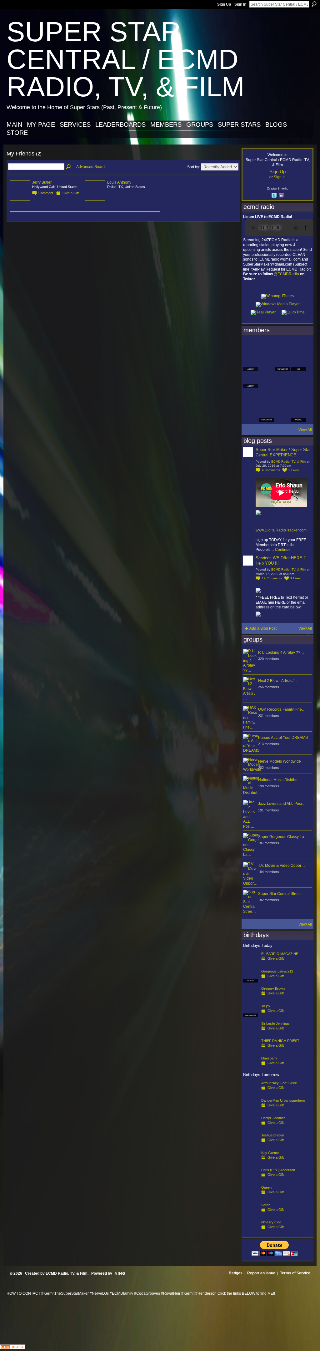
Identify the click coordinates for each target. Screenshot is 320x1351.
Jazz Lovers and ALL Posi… (282, 803)
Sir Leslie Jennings (275, 1023)
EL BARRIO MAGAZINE (279, 954)
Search (314, 4)
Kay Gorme (270, 1153)
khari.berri (269, 1058)
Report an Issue (261, 1273)
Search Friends (69, 167)
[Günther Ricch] (298, 397)
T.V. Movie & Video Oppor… (281, 865)
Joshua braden (272, 1135)
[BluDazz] (250, 346)
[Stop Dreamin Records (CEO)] (266, 397)
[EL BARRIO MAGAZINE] (250, 964)
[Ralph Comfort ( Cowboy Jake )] (298, 380)
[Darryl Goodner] (250, 1128)
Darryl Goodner (273, 1118)
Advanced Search (91, 167)
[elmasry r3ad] (250, 1232)
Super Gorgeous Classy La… (283, 837)
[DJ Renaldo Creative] (266, 363)
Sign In (240, 4)
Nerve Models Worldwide (279, 761)
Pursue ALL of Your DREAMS (283, 737)
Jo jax (265, 1006)
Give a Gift (70, 193)
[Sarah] (250, 1215)
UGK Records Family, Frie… (282, 709)
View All (305, 430)
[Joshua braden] (250, 1145)
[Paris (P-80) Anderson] (250, 1180)
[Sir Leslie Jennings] (250, 1033)
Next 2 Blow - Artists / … (278, 680)
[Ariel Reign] (298, 346)
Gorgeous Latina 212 (277, 971)
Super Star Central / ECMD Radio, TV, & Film (125, 59)
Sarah (265, 1205)
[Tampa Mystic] (266, 380)
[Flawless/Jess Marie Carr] (250, 414)
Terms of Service (295, 1273)
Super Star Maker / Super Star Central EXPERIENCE (283, 452)
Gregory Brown (273, 988)
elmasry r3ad (271, 1222)
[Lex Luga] (282, 414)
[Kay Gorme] (250, 1163)
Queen (266, 1187)
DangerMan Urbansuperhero (283, 1100)
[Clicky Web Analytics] (12, 1347)
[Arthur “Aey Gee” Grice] (250, 1093)
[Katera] (282, 346)
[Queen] (250, 1197)
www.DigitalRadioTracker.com (281, 530)
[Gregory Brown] (250, 998)
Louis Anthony (119, 182)
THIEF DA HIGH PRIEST (280, 1041)
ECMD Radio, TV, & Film (288, 461)
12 (272, 578)
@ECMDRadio (286, 274)
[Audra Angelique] (282, 380)
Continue (283, 549)
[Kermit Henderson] (266, 346)
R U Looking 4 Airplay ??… (281, 652)
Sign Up (224, 4)
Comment (45, 193)
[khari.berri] (250, 1068)
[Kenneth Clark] (250, 397)
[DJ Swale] (282, 397)
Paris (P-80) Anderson (278, 1170)
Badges (235, 1273)
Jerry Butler (42, 182)
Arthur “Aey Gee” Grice (279, 1083)
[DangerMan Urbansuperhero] (250, 1110)
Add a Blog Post (263, 628)
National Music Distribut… (280, 780)
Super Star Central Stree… (280, 893)
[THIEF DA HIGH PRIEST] (250, 1051)
